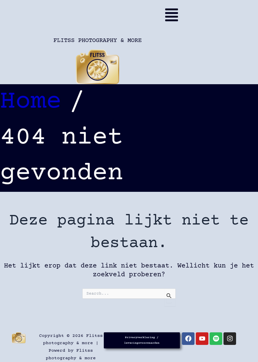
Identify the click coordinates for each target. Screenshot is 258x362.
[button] (99, 17)
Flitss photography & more (97, 40)
